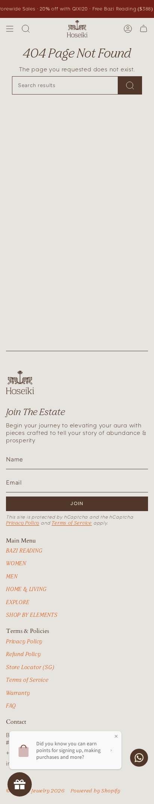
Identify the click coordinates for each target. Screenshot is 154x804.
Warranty (18, 693)
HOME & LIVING (26, 589)
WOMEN (16, 563)
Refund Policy (23, 654)
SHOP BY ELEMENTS (32, 615)
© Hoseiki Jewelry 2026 (35, 791)
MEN (11, 576)
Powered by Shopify (95, 791)
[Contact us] (139, 758)
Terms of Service (72, 523)
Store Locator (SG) (30, 667)
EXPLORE (18, 602)
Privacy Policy (22, 523)
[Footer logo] (20, 382)
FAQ (11, 705)
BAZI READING (24, 550)
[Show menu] (9, 28)
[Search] (26, 28)
